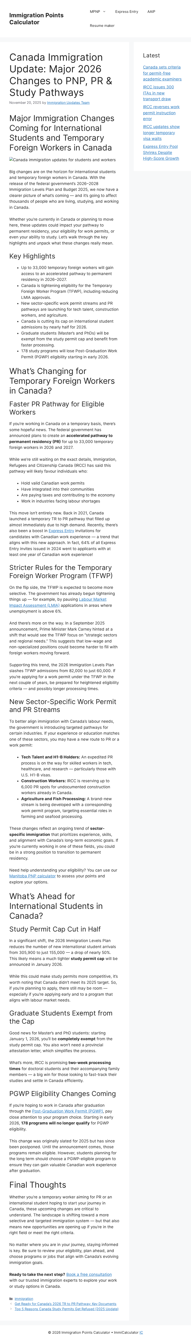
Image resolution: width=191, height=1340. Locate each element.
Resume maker (102, 25)
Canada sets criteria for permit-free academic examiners (162, 73)
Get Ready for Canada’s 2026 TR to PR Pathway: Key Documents (65, 1304)
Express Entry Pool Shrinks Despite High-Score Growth (161, 152)
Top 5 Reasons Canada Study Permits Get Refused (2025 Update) (67, 1309)
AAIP (151, 11)
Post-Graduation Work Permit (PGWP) (67, 1111)
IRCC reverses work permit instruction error (161, 113)
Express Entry (126, 11)
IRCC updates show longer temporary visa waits (161, 132)
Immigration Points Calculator (36, 19)
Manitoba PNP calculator (32, 876)
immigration (24, 1299)
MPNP (95, 11)
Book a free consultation (89, 1274)
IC (141, 1332)
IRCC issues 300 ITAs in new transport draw (158, 93)
